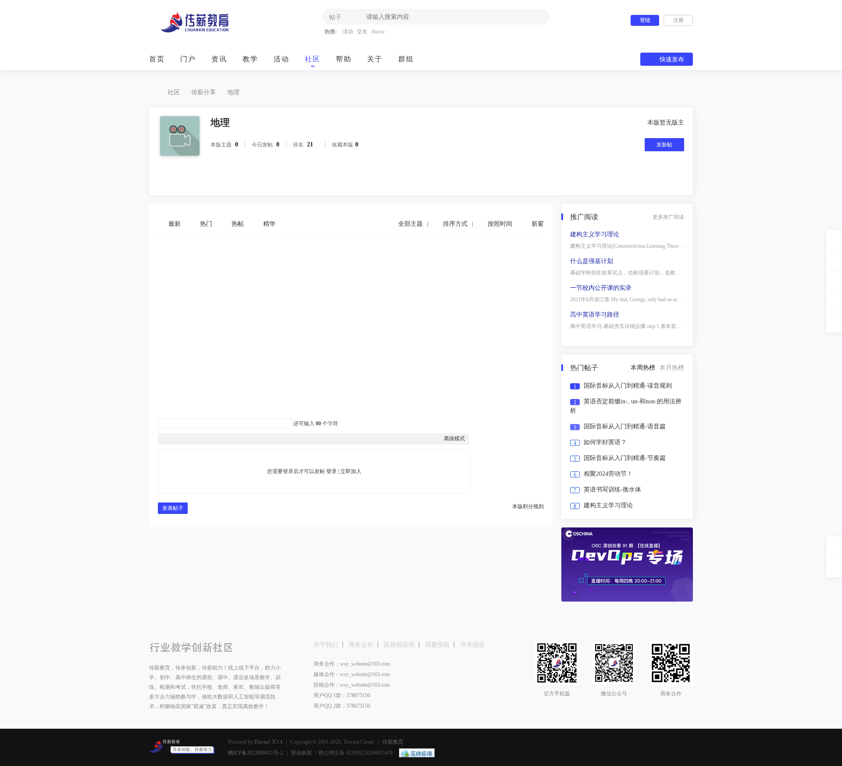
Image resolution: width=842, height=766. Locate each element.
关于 (375, 59)
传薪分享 (203, 92)
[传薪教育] (203, 31)
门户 (188, 59)
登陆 (645, 20)
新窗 (538, 224)
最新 (174, 224)
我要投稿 (437, 644)
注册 (678, 20)
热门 (206, 224)
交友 (362, 32)
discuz (378, 32)
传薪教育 (152, 92)
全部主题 (410, 224)
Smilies (228, 438)
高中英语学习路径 (594, 314)
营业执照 (301, 753)
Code (217, 438)
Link (195, 438)
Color (173, 438)
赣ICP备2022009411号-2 (255, 753)
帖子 (335, 17)
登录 (331, 471)
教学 (250, 59)
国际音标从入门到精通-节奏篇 (625, 458)
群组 (406, 59)
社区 (313, 59)
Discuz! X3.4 (268, 742)
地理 (233, 92)
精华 (269, 224)
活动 (348, 32)
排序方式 (455, 224)
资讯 (219, 59)
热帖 (238, 224)
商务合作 (361, 644)
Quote (206, 438)
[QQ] (415, 753)
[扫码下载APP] (834, 567)
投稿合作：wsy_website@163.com (352, 685)
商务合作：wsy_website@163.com (352, 664)
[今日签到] (834, 260)
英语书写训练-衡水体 (612, 489)
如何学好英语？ (605, 442)
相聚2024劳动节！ (608, 473)
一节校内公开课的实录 (601, 288)
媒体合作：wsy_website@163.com (352, 674)
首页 (157, 59)
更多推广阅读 (668, 217)
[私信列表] (834, 281)
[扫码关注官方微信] (834, 546)
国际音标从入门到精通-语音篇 (625, 426)
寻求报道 (472, 644)
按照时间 (500, 224)
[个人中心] (834, 239)
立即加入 (350, 471)
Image (184, 438)
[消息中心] (834, 301)
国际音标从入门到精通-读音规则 (628, 385)
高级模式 (454, 438)
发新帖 (664, 145)
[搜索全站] (834, 322)
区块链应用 (399, 644)
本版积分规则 (528, 506)
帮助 (344, 59)
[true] (536, 17)
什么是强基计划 (591, 261)
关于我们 (326, 644)
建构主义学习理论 (594, 234)
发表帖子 (172, 508)
